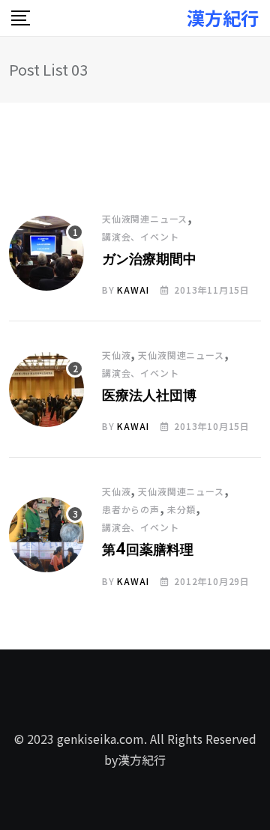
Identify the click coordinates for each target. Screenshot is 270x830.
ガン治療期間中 (149, 259)
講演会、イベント (140, 236)
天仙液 (116, 355)
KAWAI (132, 289)
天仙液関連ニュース (145, 218)
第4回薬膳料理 (148, 550)
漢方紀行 (223, 17)
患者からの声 (131, 509)
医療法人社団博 (149, 396)
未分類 (181, 509)
